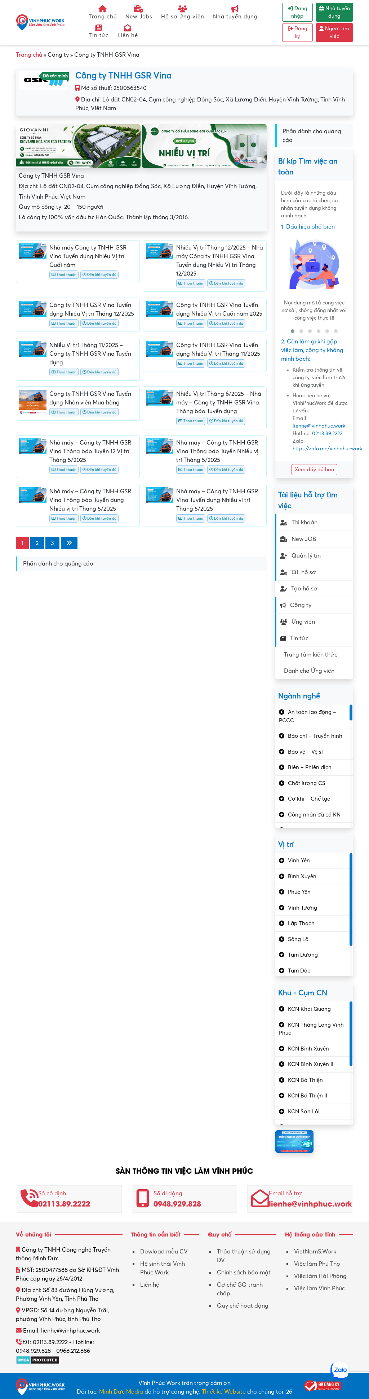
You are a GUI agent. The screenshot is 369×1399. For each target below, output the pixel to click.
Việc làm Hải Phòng (320, 1276)
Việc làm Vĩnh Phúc (319, 1288)
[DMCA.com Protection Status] (37, 1359)
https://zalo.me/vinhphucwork (327, 448)
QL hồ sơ (304, 572)
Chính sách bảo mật (244, 1272)
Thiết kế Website (224, 1392)
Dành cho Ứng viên (309, 671)
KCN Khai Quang (309, 1009)
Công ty (300, 605)
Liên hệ (127, 35)
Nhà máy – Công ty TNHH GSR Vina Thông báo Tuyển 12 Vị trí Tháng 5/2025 (90, 451)
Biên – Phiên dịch (310, 767)
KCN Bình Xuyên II (310, 1064)
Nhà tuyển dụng (235, 17)
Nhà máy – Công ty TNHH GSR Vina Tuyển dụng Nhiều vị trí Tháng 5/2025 (217, 500)
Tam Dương (303, 955)
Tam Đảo (299, 971)
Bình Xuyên (302, 876)
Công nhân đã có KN (314, 815)
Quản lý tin (306, 556)
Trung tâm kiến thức (310, 654)
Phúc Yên (299, 892)
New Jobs (138, 17)
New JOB (304, 539)
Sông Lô (298, 939)
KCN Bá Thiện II (307, 1096)
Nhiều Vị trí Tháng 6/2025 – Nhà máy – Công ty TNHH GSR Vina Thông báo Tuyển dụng (218, 403)
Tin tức (99, 35)
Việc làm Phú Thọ (317, 1264)
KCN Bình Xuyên (308, 1049)
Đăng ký (300, 32)
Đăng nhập (299, 12)
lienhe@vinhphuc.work (319, 426)
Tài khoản (304, 522)
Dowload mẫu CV (164, 1251)
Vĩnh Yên (299, 860)
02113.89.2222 (327, 433)
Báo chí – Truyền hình (315, 736)
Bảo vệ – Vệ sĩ (305, 752)
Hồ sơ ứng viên (182, 17)
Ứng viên (303, 622)
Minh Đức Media (121, 1392)
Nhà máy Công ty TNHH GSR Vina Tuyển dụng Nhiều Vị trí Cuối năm (87, 256)
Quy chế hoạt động (242, 1306)
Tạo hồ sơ (304, 588)
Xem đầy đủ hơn (314, 469)
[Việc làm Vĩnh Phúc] (40, 22)
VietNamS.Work (315, 1251)
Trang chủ (103, 17)
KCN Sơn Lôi (304, 1111)
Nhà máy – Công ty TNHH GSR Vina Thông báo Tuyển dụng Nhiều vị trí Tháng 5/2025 (90, 500)
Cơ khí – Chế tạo (309, 799)
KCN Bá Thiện (305, 1080)
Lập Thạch (301, 923)
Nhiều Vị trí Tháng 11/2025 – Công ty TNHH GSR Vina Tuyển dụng (90, 354)
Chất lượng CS (306, 783)
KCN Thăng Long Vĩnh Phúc (311, 1029)
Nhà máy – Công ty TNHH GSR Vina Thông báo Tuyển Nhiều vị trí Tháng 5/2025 (217, 451)
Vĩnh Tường (302, 908)
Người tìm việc (336, 32)
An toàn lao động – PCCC (307, 716)
